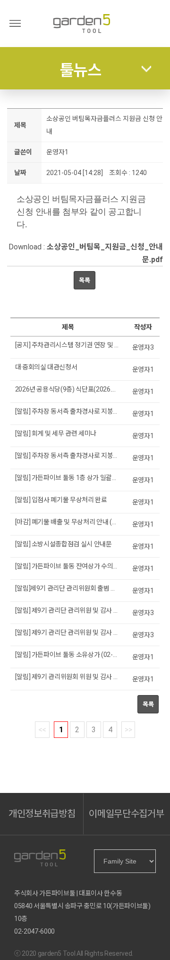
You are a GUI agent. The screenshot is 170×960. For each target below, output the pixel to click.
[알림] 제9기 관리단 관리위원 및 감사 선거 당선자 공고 (86, 610)
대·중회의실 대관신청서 (46, 367)
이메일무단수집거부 (126, 813)
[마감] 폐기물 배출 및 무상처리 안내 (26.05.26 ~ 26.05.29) (92, 522)
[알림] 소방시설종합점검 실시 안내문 (63, 544)
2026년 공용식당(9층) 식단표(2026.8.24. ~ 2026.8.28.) (89, 389)
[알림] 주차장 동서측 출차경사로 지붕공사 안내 (76, 455)
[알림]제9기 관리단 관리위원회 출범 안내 (69, 588)
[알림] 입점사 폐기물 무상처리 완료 (61, 500)
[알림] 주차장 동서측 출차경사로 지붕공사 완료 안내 (83, 411)
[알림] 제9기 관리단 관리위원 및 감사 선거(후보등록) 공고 (91, 632)
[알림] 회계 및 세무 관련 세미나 (55, 433)
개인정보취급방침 (41, 813)
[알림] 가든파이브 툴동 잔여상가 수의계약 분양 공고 (83, 566)
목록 (84, 280)
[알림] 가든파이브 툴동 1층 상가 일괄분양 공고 (76, 477)
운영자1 (57, 152)
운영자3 (143, 347)
